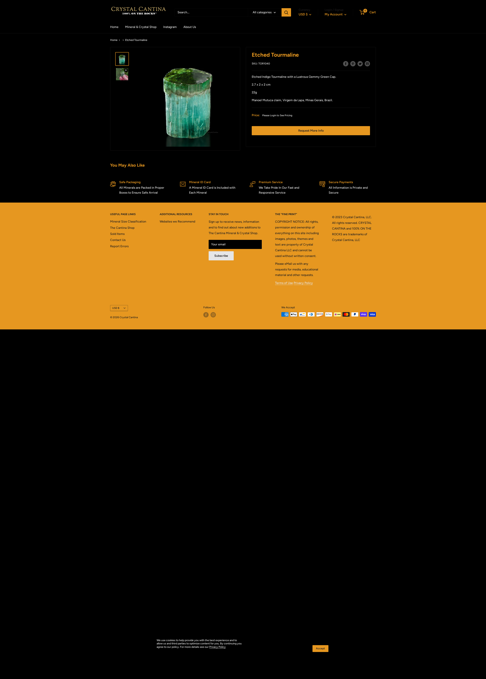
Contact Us (117, 240)
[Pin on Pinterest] (353, 63)
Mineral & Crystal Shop (141, 27)
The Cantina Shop (122, 228)
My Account (334, 14)
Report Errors (119, 246)
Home (114, 27)
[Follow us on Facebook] (206, 314)
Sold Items (117, 234)
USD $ (115, 307)
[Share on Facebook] (345, 63)
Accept (320, 648)
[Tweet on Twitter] (360, 63)
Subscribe (221, 256)
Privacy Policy (303, 283)
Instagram (170, 27)
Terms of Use (284, 283)
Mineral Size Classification (128, 221)
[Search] (286, 12)
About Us (189, 27)
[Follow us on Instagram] (213, 314)
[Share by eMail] (367, 63)
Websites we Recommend (177, 221)
